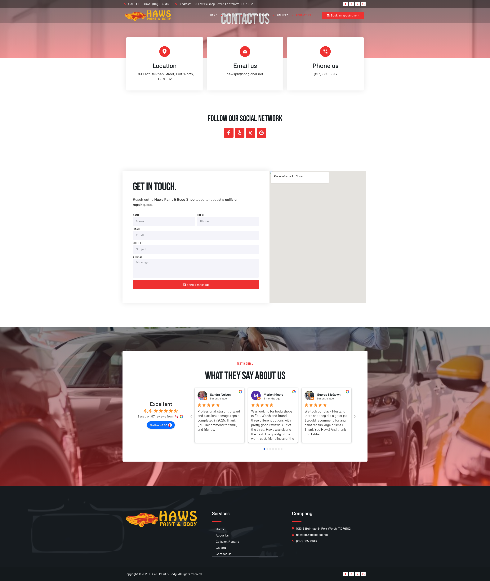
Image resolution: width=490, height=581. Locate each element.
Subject (138, 243)
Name (136, 215)
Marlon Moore (273, 394)
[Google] (363, 4)
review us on (158, 425)
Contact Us (303, 15)
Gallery (282, 15)
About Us (231, 15)
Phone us (325, 65)
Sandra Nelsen (220, 394)
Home (213, 15)
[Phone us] (325, 51)
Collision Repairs (257, 15)
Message (138, 257)
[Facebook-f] (345, 4)
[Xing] (357, 4)
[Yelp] (351, 4)
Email (136, 229)
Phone (201, 215)
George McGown (329, 394)
